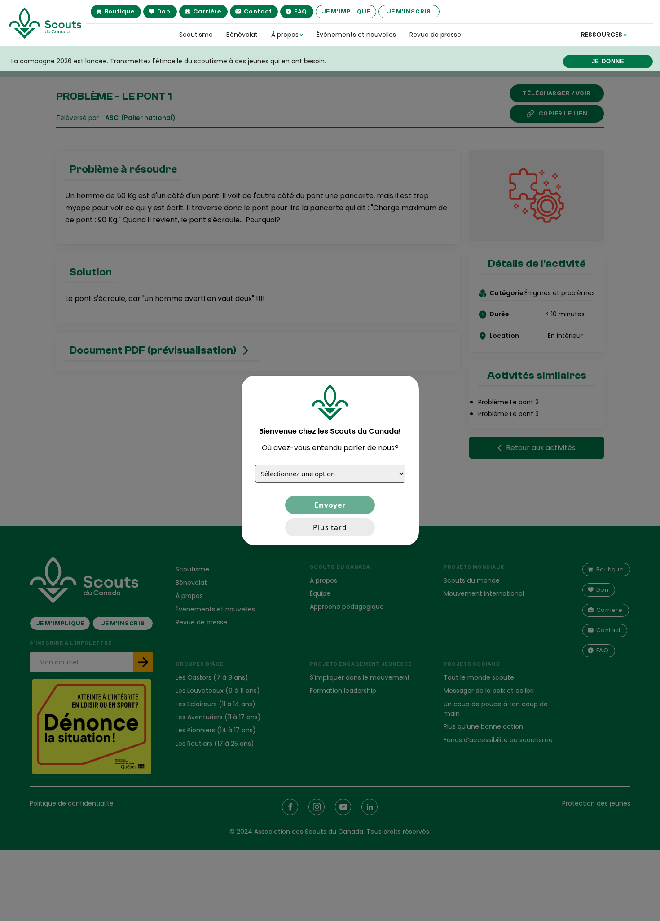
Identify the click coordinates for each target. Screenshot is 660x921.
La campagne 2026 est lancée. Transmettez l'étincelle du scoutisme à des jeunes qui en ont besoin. (168, 61)
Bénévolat (242, 34)
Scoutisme (196, 34)
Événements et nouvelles (356, 34)
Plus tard (330, 527)
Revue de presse (435, 34)
